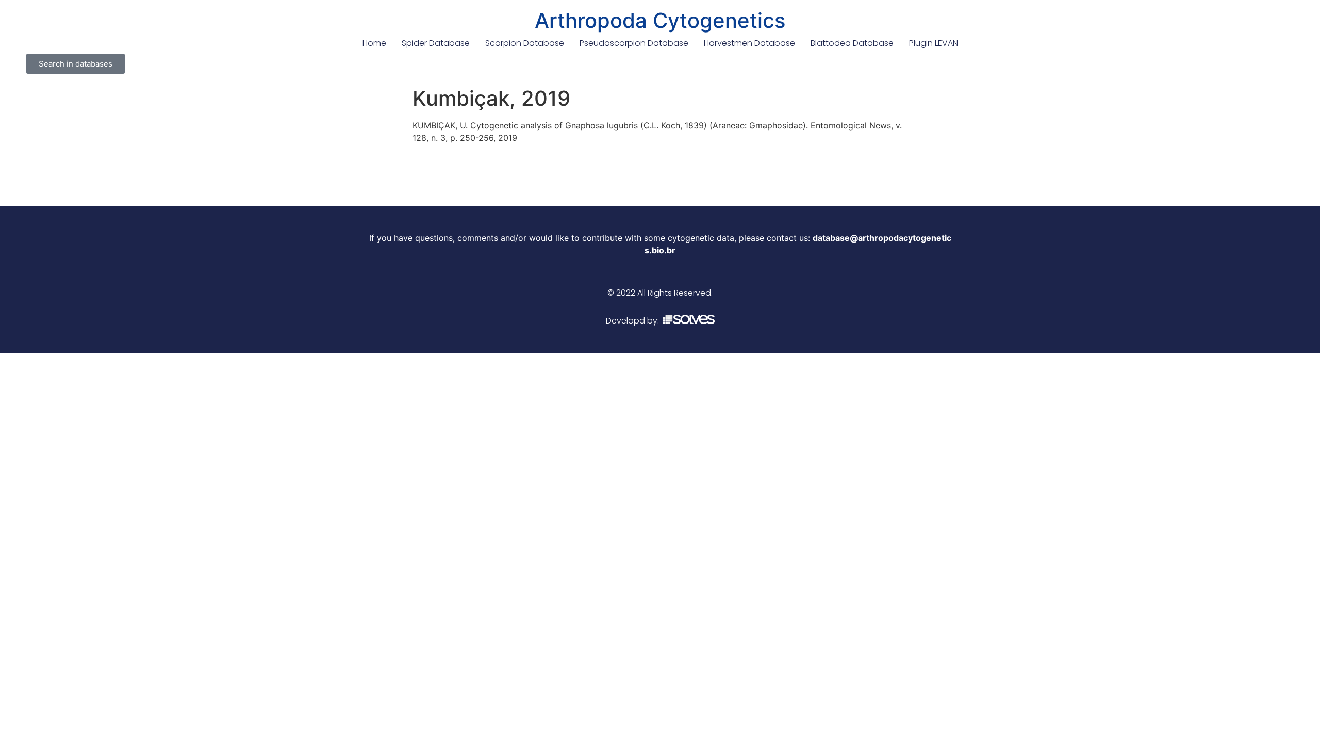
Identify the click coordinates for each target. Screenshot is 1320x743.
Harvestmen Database (749, 43)
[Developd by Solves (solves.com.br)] (689, 321)
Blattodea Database (852, 43)
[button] (75, 64)
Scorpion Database (524, 43)
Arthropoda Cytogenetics (660, 20)
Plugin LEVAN (933, 43)
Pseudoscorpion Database (634, 43)
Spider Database (436, 43)
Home (374, 43)
